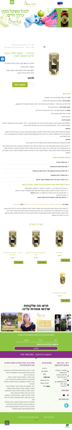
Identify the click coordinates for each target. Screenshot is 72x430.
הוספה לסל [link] (65, 260)
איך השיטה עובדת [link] (61, 162)
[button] (12, 2)
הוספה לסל (20, 84)
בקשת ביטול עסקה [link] (46, 386)
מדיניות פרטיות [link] (44, 380)
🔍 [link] (44, 47)
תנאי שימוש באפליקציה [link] (46, 377)
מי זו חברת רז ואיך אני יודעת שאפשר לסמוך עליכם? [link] (51, 179)
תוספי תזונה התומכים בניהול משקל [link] (52, 204)
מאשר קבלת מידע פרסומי (46, 344)
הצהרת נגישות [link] (44, 383)
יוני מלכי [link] (41, 417)
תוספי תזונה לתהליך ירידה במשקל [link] (32, 204)
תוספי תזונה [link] (16, 204)
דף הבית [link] (44, 368)
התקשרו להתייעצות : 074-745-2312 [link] (36, 354)
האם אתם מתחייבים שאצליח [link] (58, 166)
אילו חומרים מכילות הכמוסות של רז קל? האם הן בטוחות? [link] (49, 171)
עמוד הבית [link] (31, 45)
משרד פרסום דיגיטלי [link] (24, 417)
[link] (2, 59)
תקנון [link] (44, 374)
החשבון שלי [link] (44, 371)
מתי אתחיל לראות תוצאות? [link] (59, 175)
